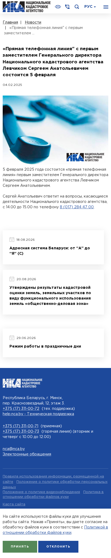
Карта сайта (14, 504)
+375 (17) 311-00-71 (20, 426)
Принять (20, 546)
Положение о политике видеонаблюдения (41, 492)
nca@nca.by (14, 449)
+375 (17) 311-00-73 (21, 431)
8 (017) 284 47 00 (77, 207)
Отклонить (58, 546)
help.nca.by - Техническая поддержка (38, 414)
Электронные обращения (27, 454)
